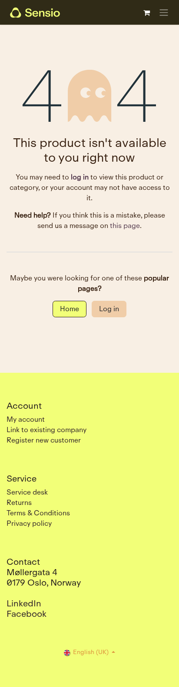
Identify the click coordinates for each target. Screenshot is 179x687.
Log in (109, 309)
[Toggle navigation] (163, 12)
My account (26, 419)
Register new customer (44, 440)
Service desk (27, 492)
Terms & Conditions (38, 513)
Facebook (26, 614)
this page (125, 225)
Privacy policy (29, 523)
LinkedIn (24, 603)
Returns (19, 502)
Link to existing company (46, 430)
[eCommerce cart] (146, 12)
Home (69, 309)
